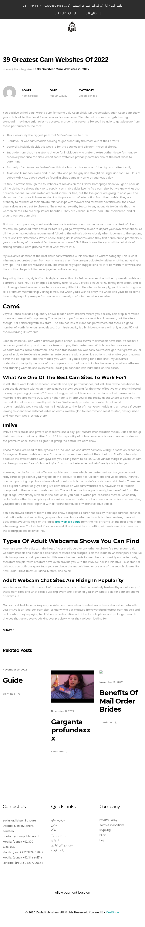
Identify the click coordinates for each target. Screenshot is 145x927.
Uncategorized (88, 96)
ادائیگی (55, 840)
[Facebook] (5, 873)
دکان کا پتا (91, 13)
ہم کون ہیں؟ (58, 835)
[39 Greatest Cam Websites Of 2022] (24, 630)
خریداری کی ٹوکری (62, 845)
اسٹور (54, 825)
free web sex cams (67, 522)
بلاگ (53, 830)
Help (102, 840)
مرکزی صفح (58, 820)
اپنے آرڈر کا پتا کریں (64, 13)
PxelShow (113, 912)
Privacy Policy (108, 820)
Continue (9, 694)
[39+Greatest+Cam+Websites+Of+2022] (18, 630)
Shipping (105, 830)
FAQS (102, 835)
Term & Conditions (111, 825)
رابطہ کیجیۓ (57, 850)
